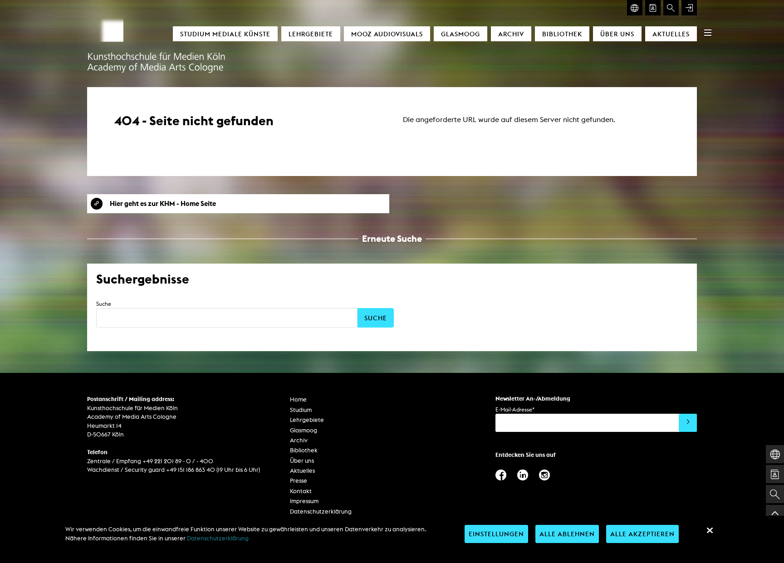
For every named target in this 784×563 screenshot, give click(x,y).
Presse (298, 480)
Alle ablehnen (567, 534)
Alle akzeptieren (642, 534)
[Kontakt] (653, 7)
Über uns (617, 34)
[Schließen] (710, 530)
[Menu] (708, 33)
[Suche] (671, 7)
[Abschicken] (688, 423)
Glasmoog (460, 34)
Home (298, 399)
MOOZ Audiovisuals (387, 34)
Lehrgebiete (311, 34)
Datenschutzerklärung (321, 511)
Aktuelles (671, 34)
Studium (301, 409)
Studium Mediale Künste (225, 34)
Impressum (304, 501)
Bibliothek (562, 34)
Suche (103, 303)
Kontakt (301, 491)
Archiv (511, 34)
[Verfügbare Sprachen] (634, 7)
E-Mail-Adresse (514, 409)
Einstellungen (496, 534)
